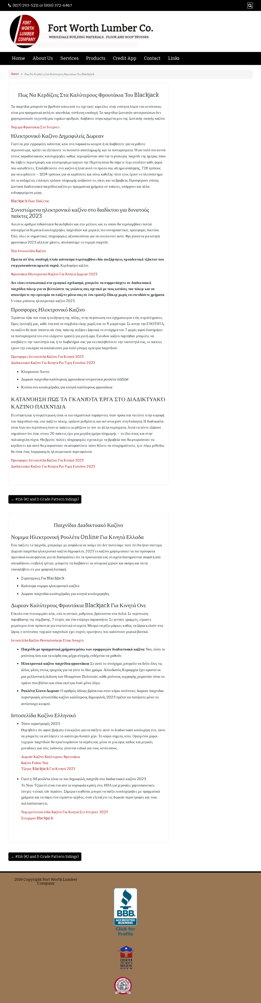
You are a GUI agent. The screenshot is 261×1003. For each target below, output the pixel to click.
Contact (152, 58)
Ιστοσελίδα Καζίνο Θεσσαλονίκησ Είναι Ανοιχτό (47, 640)
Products (95, 58)
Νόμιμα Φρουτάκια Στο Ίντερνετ (35, 127)
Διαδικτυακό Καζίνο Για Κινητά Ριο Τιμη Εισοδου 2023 (53, 363)
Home (18, 58)
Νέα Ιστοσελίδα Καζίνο (28, 251)
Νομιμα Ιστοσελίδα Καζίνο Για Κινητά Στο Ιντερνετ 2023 (64, 812)
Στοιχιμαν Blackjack (37, 818)
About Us (43, 58)
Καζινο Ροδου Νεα (34, 763)
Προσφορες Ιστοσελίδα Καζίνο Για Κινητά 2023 (47, 357)
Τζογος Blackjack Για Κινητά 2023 (48, 769)
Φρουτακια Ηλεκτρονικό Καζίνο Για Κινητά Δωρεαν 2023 (54, 274)
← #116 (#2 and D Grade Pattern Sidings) (45, 499)
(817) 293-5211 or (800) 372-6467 (42, 5)
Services (69, 58)
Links (173, 58)
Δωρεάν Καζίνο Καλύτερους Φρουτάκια (50, 757)
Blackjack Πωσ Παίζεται (30, 201)
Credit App (124, 58)
